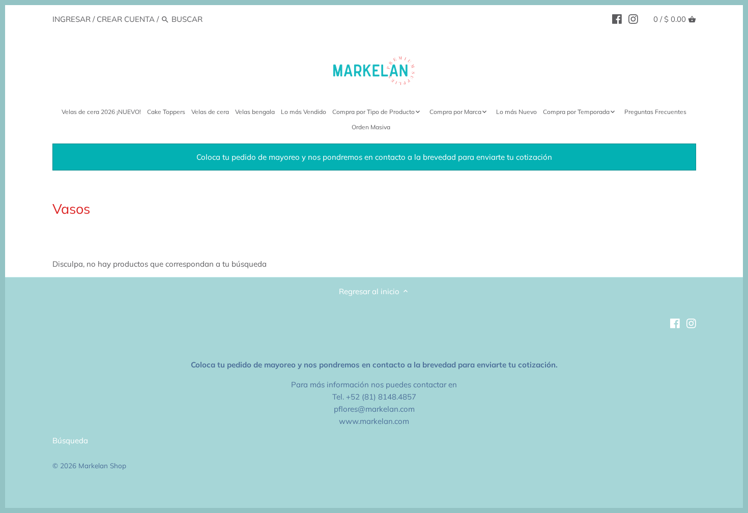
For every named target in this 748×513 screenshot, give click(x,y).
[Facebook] (617, 18)
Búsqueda (70, 440)
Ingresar (71, 19)
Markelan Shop (102, 465)
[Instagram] (633, 18)
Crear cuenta (126, 19)
